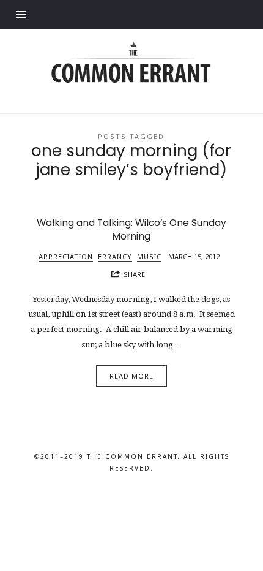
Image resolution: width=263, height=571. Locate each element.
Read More (131, 375)
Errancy (115, 256)
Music (149, 256)
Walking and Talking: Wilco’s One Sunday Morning (131, 229)
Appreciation (66, 256)
